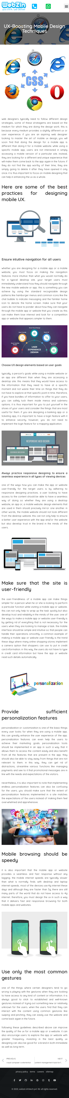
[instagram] (43, 1080)
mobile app (22, 310)
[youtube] (54, 1080)
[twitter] (20, 1080)
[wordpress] (37, 1080)
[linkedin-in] (31, 1080)
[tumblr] (49, 1080)
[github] (26, 1080)
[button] (66, 6)
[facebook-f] (14, 1080)
